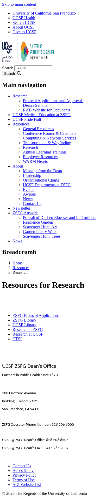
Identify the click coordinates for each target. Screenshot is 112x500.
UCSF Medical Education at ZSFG (42, 114)
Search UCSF (24, 22)
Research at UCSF (28, 334)
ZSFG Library (24, 320)
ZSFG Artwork (25, 213)
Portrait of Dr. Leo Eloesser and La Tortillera (59, 217)
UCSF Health (24, 18)
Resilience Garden (38, 222)
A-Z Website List (27, 484)
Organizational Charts (41, 180)
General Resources (38, 128)
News (28, 199)
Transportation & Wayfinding (47, 143)
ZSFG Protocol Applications (36, 315)
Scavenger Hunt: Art (40, 227)
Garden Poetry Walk (40, 231)
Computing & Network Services (49, 138)
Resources (21, 124)
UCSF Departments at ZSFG (47, 185)
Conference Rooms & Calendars (49, 133)
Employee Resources (40, 157)
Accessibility (23, 470)
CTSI (17, 339)
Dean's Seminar (36, 105)
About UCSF (24, 27)
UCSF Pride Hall (27, 119)
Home (18, 263)
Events (28, 189)
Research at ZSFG (28, 329)
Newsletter (21, 208)
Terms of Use (24, 480)
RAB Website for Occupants (46, 110)
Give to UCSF (24, 32)
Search (7, 68)
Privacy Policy (24, 475)
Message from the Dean (42, 171)
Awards (29, 194)
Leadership (32, 175)
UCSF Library (24, 325)
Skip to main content (19, 4)
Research (20, 96)
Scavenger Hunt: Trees (41, 236)
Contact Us (32, 203)
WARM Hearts (35, 161)
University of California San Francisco (44, 13)
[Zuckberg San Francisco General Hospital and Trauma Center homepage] (28, 63)
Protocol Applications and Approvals (53, 100)
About (18, 166)
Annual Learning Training (44, 152)
